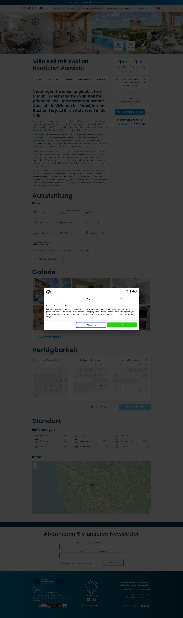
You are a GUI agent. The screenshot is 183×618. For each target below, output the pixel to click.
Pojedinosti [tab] (91, 299)
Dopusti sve (121, 325)
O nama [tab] (123, 299)
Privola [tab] (59, 299)
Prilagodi (90, 325)
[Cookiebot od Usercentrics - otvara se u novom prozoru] (127, 291)
